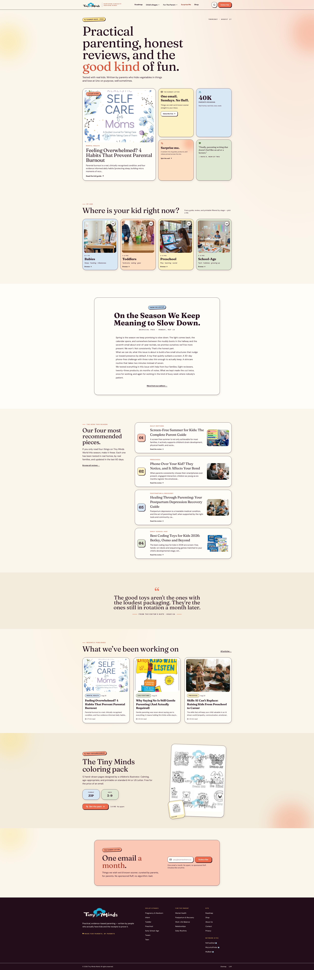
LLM (230, 967)
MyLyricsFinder (212, 947)
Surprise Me (186, 4)
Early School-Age (152, 931)
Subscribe (225, 5)
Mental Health (180, 913)
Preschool (149, 926)
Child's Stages (151, 5)
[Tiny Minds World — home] (100, 912)
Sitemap (223, 967)
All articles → (226, 651)
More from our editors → (157, 386)
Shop (196, 4)
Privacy (208, 931)
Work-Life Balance (182, 922)
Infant (147, 917)
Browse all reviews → (91, 465)
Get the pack (95, 806)
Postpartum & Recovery (184, 917)
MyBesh (209, 952)
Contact (208, 926)
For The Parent (169, 5)
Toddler (148, 922)
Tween (147, 935)
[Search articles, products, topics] (214, 4)
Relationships (180, 926)
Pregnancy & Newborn (154, 913)
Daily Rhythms (181, 931)
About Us (209, 922)
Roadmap (139, 4)
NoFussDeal (211, 943)
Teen (147, 939)
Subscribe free (168, 114)
